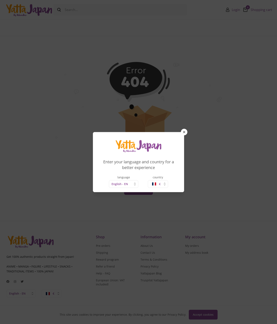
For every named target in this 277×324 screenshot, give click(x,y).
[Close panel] (184, 132)
